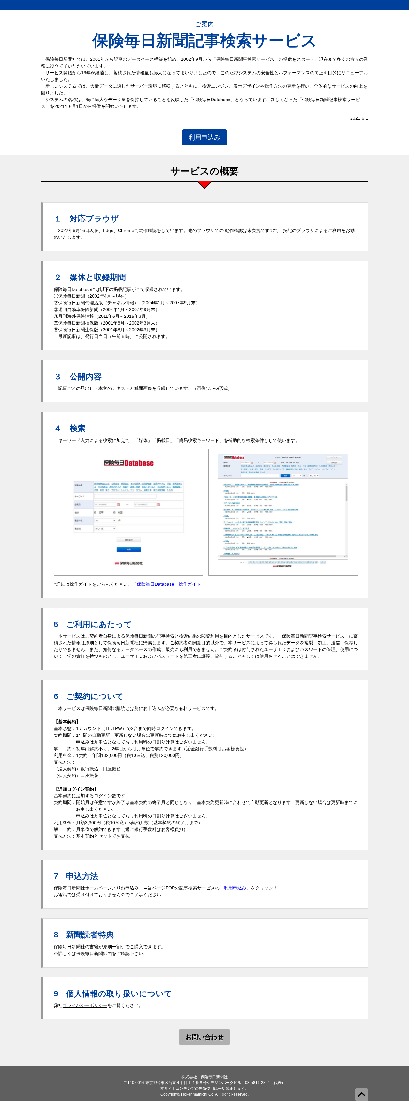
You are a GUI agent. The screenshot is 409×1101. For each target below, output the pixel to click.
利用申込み (204, 137)
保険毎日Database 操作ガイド (169, 584)
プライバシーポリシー (85, 1005)
